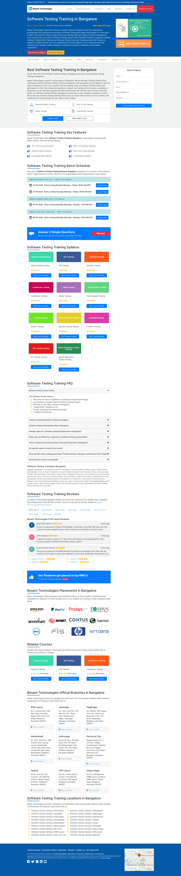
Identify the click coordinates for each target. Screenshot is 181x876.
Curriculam (67, 59)
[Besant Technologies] (41, 9)
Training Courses (33, 850)
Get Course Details (41, 275)
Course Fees (102, 185)
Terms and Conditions (60, 853)
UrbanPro (74, 562)
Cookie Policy (71, 853)
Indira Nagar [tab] (34, 514)
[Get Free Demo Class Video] (135, 28)
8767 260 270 (40, 2)
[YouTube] (45, 861)
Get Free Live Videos (36, 52)
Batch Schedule (51, 59)
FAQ (79, 59)
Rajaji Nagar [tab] (60, 510)
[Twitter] (32, 861)
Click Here (65, 579)
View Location (38, 727)
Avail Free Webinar (55, 52)
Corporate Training (49, 850)
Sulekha (73, 559)
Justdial (34, 562)
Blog (109, 9)
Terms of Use (100, 853)
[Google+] (37, 861)
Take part (100, 233)
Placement (99, 9)
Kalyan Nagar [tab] (85, 510)
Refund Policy (89, 853)
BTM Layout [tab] (33, 510)
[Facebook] (28, 861)
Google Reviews (37, 559)
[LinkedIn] (41, 861)
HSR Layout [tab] (47, 514)
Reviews (118, 9)
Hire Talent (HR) (92, 850)
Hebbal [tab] (58, 514)
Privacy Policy (80, 853)
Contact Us (130, 9)
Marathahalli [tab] (47, 510)
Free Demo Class (79, 118)
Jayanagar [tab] (72, 510)
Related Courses (119, 59)
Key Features (33, 59)
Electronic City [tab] (100, 510)
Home (69, 9)
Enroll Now (53, 118)
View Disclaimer (106, 858)
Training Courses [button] (83, 9)
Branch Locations (139, 59)
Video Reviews (45, 505)
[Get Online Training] (133, 43)
